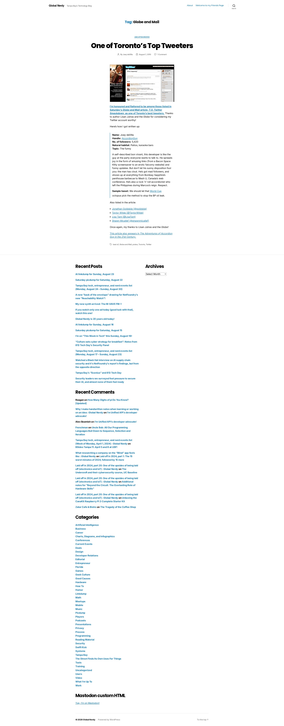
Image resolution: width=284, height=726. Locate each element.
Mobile (79, 605)
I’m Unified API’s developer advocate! (116, 421)
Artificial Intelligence (87, 525)
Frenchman (81, 427)
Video (78, 677)
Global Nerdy (56, 5)
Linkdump (80, 593)
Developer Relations (86, 555)
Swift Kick (81, 647)
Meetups (80, 601)
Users (78, 674)
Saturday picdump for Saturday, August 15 (98, 330)
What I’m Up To (83, 681)
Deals (78, 548)
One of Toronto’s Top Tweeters (142, 46)
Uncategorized (142, 37)
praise (135, 244)
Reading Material (84, 639)
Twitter (148, 244)
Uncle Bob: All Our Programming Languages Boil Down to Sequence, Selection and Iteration (102, 431)
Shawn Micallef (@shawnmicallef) (130, 220)
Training (80, 666)
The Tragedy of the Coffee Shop (118, 507)
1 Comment (162, 54)
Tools (78, 662)
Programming (83, 635)
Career (79, 532)
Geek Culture (82, 574)
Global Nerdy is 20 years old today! (94, 319)
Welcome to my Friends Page (210, 5)
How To (79, 586)
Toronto (142, 244)
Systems (80, 651)
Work (78, 685)
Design (79, 551)
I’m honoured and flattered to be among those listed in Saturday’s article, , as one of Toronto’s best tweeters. (140, 110)
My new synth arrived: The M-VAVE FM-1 (98, 304)
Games (79, 570)
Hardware (80, 582)
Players (79, 616)
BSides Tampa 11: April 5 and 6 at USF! (96, 447)
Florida (79, 567)
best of (115, 244)
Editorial (80, 559)
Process (80, 632)
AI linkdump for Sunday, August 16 (94, 324)
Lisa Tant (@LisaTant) (124, 216)
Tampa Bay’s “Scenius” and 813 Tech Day (98, 372)
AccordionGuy (130, 138)
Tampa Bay (81, 655)
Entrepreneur (82, 563)
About (190, 5)
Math (78, 597)
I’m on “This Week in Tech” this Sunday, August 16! (103, 336)
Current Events (83, 544)
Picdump (80, 612)
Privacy (79, 628)
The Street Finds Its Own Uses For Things (98, 658)
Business (80, 528)
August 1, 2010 (145, 54)
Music (78, 609)
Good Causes (82, 578)
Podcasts (80, 620)
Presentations (83, 624)
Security (80, 643)
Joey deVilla (128, 54)
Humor (79, 590)
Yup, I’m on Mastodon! (87, 703)
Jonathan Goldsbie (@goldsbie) (129, 208)
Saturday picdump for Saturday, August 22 (99, 280)
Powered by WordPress (109, 719)
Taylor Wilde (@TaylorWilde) (128, 212)
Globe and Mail (125, 244)
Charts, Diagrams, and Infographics (95, 536)
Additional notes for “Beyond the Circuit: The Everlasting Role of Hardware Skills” (105, 485)
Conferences (82, 540)
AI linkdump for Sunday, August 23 (94, 274)
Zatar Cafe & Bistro (85, 507)
